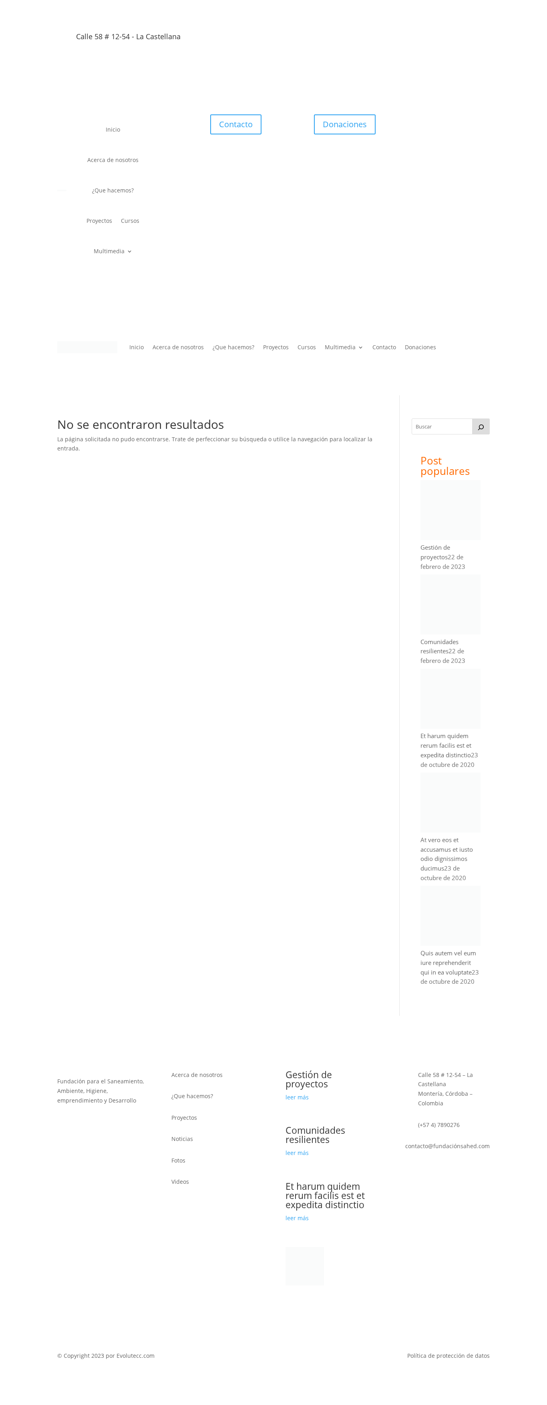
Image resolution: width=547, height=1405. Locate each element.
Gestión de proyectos (309, 1079)
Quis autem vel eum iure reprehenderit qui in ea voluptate (448, 962)
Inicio (113, 129)
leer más (297, 1097)
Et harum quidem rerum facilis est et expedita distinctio (445, 745)
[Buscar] (481, 426)
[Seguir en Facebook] (451, 39)
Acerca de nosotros (113, 160)
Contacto (236, 124)
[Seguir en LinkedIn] (467, 39)
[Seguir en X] (435, 39)
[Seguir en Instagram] (483, 39)
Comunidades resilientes (315, 1135)
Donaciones (345, 124)
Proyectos (99, 220)
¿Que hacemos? (113, 190)
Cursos (130, 220)
